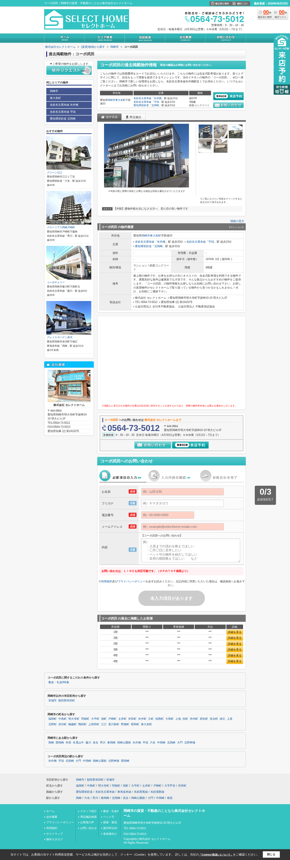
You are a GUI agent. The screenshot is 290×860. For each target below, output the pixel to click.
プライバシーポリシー (131, 581)
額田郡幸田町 (66, 700)
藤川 (88, 742)
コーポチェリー (56, 282)
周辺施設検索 (88, 816)
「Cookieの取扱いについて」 (216, 854)
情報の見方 (237, 221)
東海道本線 (124, 791)
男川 (103, 742)
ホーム (50, 811)
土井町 (122, 718)
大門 (180, 742)
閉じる (271, 854)
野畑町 (125, 724)
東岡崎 (111, 742)
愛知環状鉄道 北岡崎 (63, 118)
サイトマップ (54, 833)
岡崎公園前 (124, 742)
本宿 (68, 742)
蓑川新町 (113, 724)
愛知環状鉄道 (141, 105)
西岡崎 (60, 742)
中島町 (62, 718)
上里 (229, 718)
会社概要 (51, 816)
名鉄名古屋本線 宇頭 (63, 111)
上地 (178, 718)
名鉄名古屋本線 (142, 98)
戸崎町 (112, 718)
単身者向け (110, 833)
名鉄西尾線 (141, 791)
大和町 (169, 718)
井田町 (132, 718)
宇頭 (156, 101)
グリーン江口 (54, 172)
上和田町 (93, 724)
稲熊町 (159, 718)
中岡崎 (161, 742)
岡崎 (51, 742)
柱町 (185, 718)
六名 (152, 742)
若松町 (204, 718)
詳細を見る (235, 632)
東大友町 (120, 100)
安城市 (52, 700)
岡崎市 (111, 100)
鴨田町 (82, 724)
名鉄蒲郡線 (157, 791)
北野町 (52, 724)
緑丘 (222, 718)
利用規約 (106, 581)
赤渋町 (62, 724)
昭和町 (135, 724)
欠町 (151, 718)
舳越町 (72, 724)
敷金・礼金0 (110, 811)
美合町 (214, 718)
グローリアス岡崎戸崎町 (61, 227)
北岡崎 (155, 105)
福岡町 (52, 718)
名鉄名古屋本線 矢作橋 (64, 104)
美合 (95, 742)
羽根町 (85, 718)
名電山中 (78, 742)
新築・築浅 (110, 822)
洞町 (104, 718)
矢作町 (142, 718)
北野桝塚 (189, 742)
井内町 (194, 718)
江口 (104, 724)
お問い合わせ (88, 828)
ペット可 (108, 816)
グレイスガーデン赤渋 (59, 337)
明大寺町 (73, 718)
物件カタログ (54, 839)
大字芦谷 (169, 785)
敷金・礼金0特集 (58, 682)
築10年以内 (110, 828)
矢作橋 (158, 98)
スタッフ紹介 (88, 811)
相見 (170, 797)
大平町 (95, 718)
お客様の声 (87, 822)
